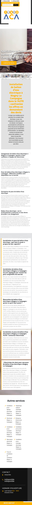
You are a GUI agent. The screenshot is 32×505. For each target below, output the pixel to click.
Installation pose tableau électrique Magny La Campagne (9, 410)
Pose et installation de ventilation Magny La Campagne (9, 456)
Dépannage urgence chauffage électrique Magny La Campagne (19, 410)
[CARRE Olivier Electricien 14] (11, 14)
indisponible (6, 1)
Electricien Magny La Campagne (9, 420)
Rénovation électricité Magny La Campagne (10, 442)
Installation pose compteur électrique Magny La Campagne (9, 431)
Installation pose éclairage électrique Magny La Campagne (19, 444)
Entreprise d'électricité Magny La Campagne (19, 421)
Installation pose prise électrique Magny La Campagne (19, 430)
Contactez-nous (8, 63)
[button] (15, 71)
